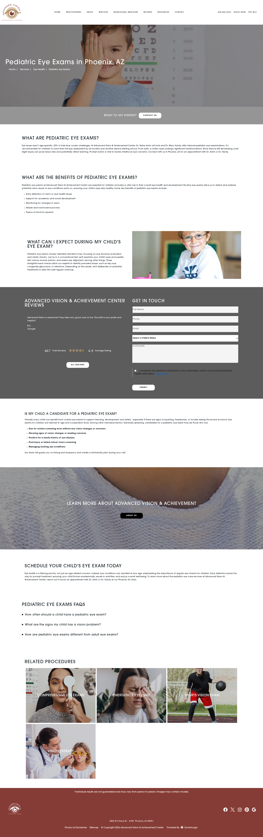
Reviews (148, 12)
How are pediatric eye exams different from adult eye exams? (71, 634)
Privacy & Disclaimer (76, 828)
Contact (179, 12)
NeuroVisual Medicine (126, 12)
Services (103, 12)
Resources (163, 12)
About (90, 12)
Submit (143, 387)
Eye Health (39, 69)
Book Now (240, 12)
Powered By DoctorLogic (182, 828)
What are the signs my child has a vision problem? (63, 624)
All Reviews (78, 365)
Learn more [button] (162, 374)
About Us (131, 515)
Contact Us (150, 115)
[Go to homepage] (12, 12)
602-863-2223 (224, 12)
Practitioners (73, 12)
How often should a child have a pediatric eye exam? (65, 614)
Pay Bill (252, 12)
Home (57, 12)
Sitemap (94, 828)
